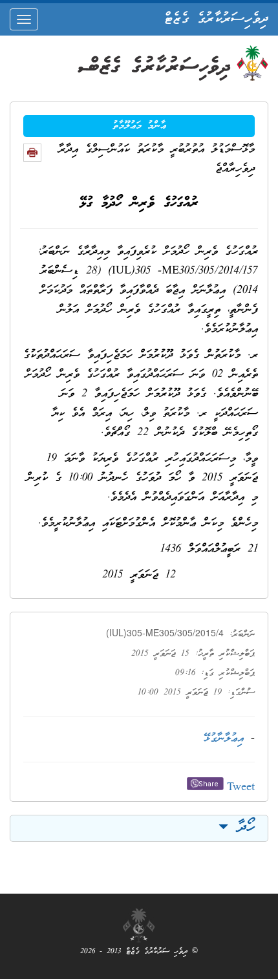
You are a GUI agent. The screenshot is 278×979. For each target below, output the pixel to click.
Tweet (241, 788)
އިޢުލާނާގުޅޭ (224, 739)
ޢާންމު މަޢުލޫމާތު (139, 126)
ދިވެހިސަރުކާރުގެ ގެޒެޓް (216, 19)
